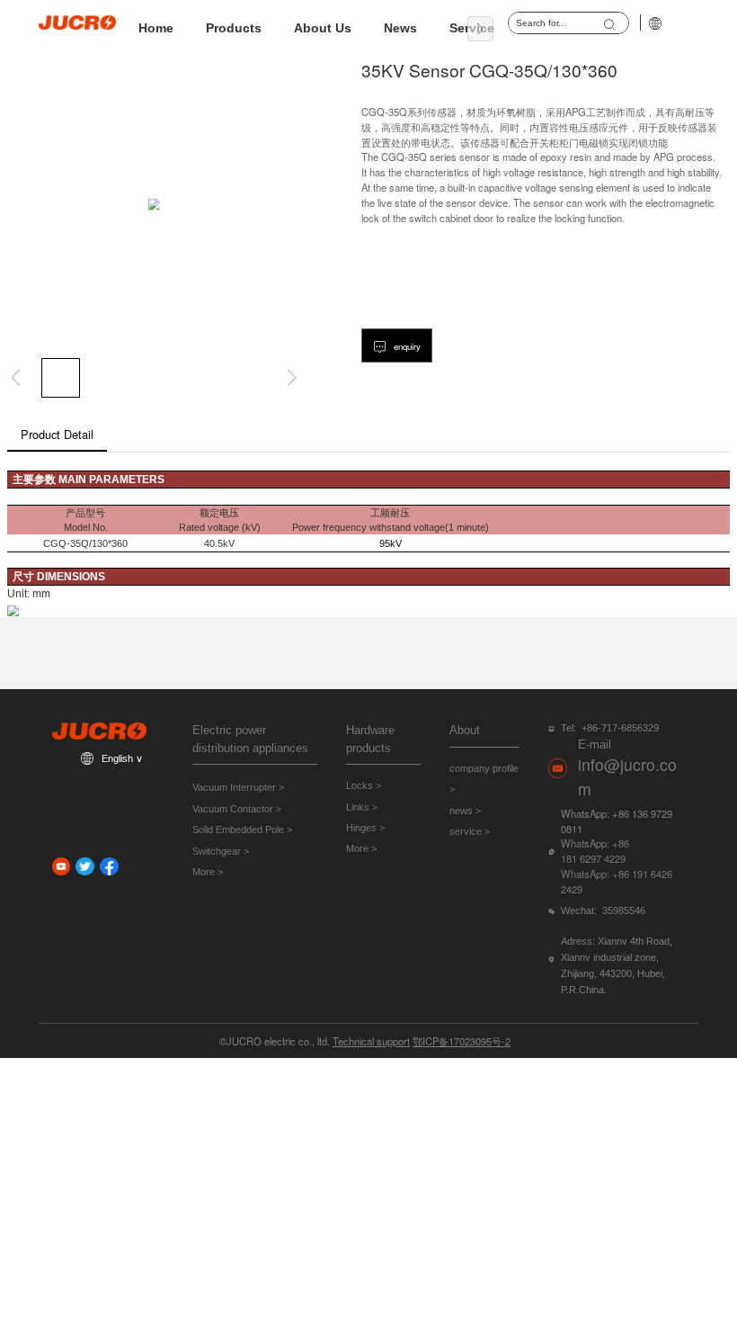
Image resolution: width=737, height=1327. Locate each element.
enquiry (406, 346)
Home (155, 28)
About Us (322, 28)
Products (234, 28)
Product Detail (57, 434)
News (400, 28)
